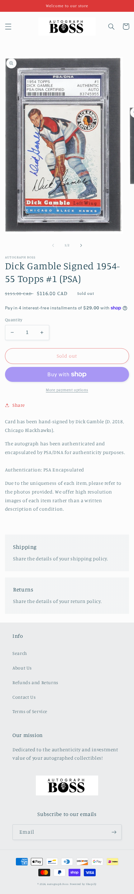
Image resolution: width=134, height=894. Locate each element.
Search (19, 653)
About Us (22, 667)
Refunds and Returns (35, 682)
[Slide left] (53, 245)
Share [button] (18, 405)
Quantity (13, 319)
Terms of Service (29, 711)
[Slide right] (81, 245)
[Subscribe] (114, 832)
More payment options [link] (67, 389)
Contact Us (24, 697)
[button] (8, 26)
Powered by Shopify (83, 884)
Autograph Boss (58, 884)
